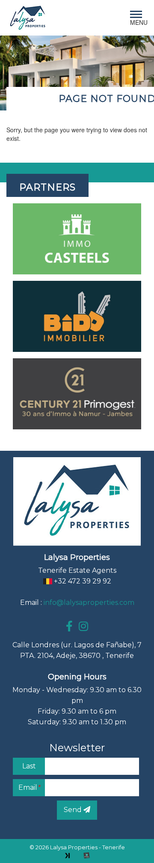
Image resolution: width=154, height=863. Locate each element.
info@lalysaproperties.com (89, 602)
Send (73, 810)
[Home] (27, 17)
